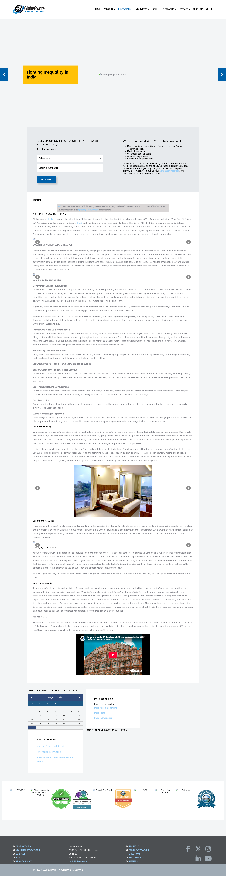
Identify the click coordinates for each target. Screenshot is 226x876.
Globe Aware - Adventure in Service (63, 870)
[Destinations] (132, 9)
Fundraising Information (49, 752)
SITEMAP (133, 861)
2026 (60, 697)
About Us (108, 9)
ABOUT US (134, 846)
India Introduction (103, 718)
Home (97, 9)
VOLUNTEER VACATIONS (28, 850)
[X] (198, 849)
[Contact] (189, 9)
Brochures (198, 9)
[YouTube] (208, 858)
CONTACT (20, 854)
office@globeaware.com (88, 210)
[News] (159, 9)
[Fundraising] (176, 9)
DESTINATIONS (23, 846)
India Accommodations (105, 708)
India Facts (99, 713)
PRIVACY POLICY (24, 861)
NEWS (19, 857)
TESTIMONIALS (136, 857)
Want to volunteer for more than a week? (55, 759)
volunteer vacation (169, 171)
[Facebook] (188, 849)
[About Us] (115, 9)
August (52, 697)
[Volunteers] (149, 9)
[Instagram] (208, 849)
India (60, 206)
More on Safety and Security (51, 746)
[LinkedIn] (198, 858)
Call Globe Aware (78, 861)
